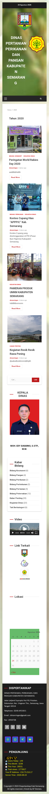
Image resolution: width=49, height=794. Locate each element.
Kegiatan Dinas (29, 156)
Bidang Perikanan (17, 214)
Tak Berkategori (17, 507)
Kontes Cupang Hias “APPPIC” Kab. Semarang (24, 197)
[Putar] (13, 533)
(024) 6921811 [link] (20, 711)
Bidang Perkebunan (18, 484)
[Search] (41, 98)
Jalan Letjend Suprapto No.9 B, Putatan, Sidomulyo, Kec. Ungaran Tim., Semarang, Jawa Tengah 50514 (24, 703)
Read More (15, 177)
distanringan (13, 168)
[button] (24, 529)
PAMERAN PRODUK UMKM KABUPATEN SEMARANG (24, 267)
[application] (24, 529)
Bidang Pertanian (17, 489)
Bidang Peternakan (18, 494)
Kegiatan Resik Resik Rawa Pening (24, 328)
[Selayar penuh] (36, 533)
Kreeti (26, 789)
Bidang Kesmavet (15, 156)
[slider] (23, 532)
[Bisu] (32, 533)
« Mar (13, 672)
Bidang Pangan (16, 475)
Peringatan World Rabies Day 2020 (24, 139)
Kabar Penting (15, 346)
